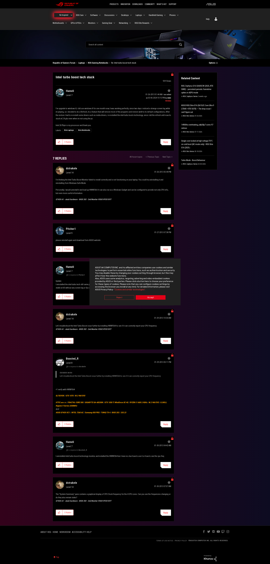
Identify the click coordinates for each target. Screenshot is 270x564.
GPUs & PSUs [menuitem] (76, 23)
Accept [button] (150, 297)
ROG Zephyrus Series (190, 96)
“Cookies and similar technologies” (129, 289)
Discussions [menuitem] (109, 15)
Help (208, 19)
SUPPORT (172, 4)
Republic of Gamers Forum (64, 63)
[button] (59, 142)
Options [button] (212, 63)
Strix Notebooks (84, 130)
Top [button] (57, 557)
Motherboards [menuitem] (58, 23)
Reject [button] (119, 297)
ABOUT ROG (45, 532)
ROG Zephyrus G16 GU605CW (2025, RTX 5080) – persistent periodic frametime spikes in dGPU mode (197, 89)
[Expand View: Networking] (130, 23)
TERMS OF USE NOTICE (164, 541)
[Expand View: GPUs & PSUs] (83, 23)
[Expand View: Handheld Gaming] (164, 15)
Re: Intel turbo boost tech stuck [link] (123, 63)
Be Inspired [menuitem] (63, 15)
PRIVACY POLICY (181, 541)
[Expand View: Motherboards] (66, 23)
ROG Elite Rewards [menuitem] (142, 23)
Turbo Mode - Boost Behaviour (193, 160)
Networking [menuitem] (123, 23)
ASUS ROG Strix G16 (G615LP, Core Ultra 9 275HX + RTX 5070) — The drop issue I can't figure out (197, 108)
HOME (55, 532)
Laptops (81, 63)
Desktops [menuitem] (125, 15)
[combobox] (135, 44)
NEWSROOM (64, 532)
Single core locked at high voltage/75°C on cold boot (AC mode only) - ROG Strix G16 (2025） (197, 144)
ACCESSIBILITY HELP (82, 532)
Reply (165, 142)
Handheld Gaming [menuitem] (156, 15)
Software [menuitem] (94, 15)
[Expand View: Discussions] (116, 15)
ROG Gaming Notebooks (98, 63)
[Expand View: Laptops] (144, 15)
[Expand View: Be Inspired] (71, 15)
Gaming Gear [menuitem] (107, 23)
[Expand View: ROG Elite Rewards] (151, 23)
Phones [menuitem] (172, 15)
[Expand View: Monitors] (97, 23)
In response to (76, 275)
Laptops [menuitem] (139, 15)
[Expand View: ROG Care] (85, 15)
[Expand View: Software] (99, 15)
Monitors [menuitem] (91, 23)
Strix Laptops (69, 130)
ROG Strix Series (188, 116)
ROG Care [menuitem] (80, 15)
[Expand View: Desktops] (131, 15)
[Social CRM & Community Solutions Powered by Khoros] (210, 558)
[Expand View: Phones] (177, 15)
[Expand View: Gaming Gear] (114, 23)
